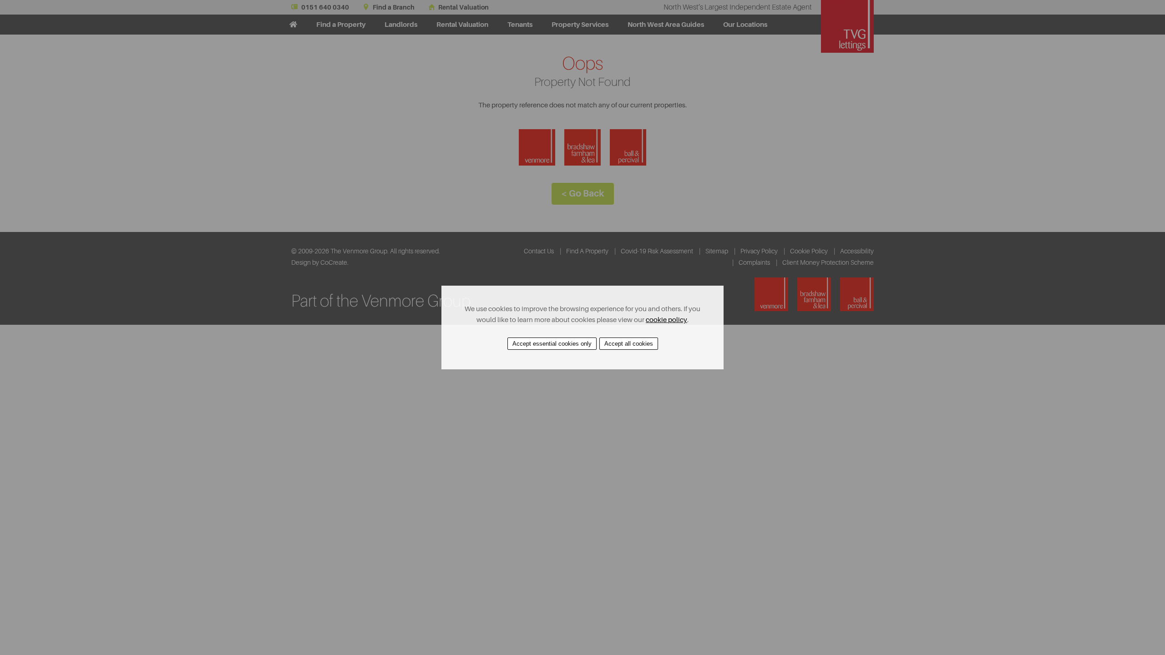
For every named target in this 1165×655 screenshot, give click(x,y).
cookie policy (666, 320)
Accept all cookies (628, 343)
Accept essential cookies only (552, 343)
